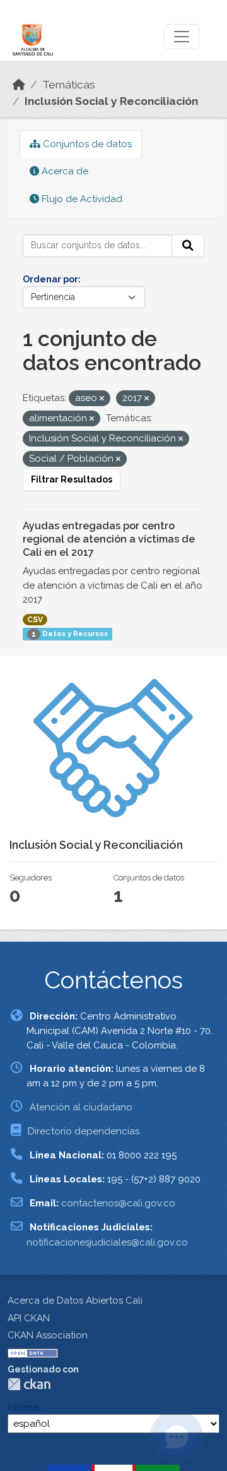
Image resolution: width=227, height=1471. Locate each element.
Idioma (23, 1407)
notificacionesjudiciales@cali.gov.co (107, 1242)
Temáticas (68, 84)
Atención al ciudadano (81, 1107)
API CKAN (29, 1318)
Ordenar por (50, 279)
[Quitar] (102, 399)
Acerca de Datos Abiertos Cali (75, 1300)
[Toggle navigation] (181, 36)
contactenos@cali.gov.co (118, 1203)
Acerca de (63, 171)
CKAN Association (48, 1335)
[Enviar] (188, 245)
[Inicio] (19, 84)
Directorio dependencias (83, 1131)
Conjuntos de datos (86, 144)
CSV (35, 619)
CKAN (29, 1384)
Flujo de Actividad (80, 199)
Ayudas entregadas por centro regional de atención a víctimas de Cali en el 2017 (109, 539)
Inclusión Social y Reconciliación (111, 101)
